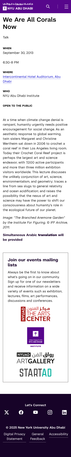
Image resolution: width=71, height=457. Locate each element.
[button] (48, 7)
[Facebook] (21, 412)
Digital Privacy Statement (14, 436)
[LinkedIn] (64, 412)
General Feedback (37, 436)
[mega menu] (65, 7)
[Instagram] (50, 412)
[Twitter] (6, 412)
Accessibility (58, 434)
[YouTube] (35, 412)
